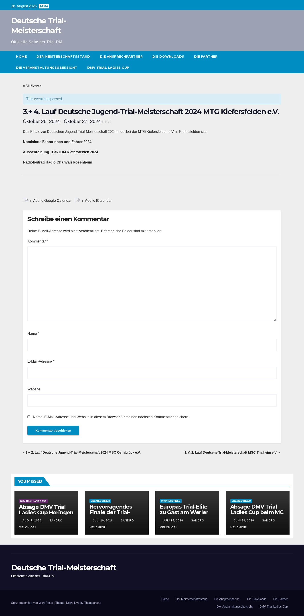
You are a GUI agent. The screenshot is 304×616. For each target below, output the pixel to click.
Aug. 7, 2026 (31, 520)
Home (21, 57)
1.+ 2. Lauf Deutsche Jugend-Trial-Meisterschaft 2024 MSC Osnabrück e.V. (82, 452)
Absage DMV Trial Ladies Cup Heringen (46, 510)
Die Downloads (168, 57)
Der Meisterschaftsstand (63, 57)
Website (33, 389)
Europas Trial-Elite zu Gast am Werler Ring (184, 512)
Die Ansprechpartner (121, 57)
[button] (289, 62)
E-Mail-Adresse (40, 361)
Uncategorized (100, 501)
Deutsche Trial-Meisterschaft (63, 567)
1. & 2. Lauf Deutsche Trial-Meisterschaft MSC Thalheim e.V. (232, 452)
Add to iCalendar (98, 200)
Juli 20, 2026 (103, 520)
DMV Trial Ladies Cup (108, 68)
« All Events (32, 86)
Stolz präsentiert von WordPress (32, 602)
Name (33, 333)
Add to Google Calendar (52, 200)
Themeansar (92, 602)
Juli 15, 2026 (173, 520)
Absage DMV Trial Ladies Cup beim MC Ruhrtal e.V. (256, 512)
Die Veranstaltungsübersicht (46, 68)
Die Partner (206, 57)
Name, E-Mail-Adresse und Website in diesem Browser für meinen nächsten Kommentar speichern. (111, 417)
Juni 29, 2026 (244, 520)
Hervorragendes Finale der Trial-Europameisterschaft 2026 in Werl (116, 515)
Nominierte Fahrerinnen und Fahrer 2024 (57, 142)
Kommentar (37, 241)
